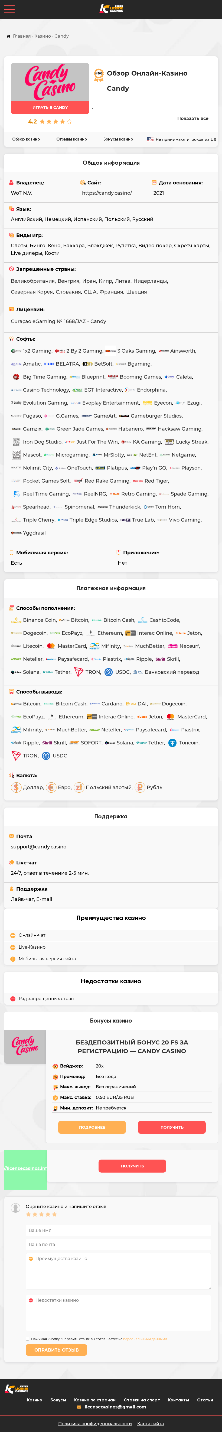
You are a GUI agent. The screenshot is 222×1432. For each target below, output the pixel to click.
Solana (31, 672)
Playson (191, 468)
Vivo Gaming (185, 520)
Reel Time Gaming (46, 494)
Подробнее (92, 1127)
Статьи (205, 1400)
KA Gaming (147, 442)
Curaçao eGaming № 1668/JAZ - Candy (58, 321)
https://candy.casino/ (107, 193)
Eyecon (163, 403)
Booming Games (140, 377)
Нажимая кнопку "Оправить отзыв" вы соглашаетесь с (99, 1339)
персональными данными (145, 1339)
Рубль (154, 787)
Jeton (194, 633)
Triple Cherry (38, 520)
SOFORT (91, 743)
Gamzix (32, 429)
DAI (142, 704)
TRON (93, 672)
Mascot (32, 455)
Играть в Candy (50, 107)
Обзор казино (26, 139)
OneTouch (79, 468)
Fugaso (32, 416)
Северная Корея (32, 292)
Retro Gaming (138, 494)
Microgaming (72, 455)
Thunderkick (124, 507)
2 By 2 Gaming (84, 351)
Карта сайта (150, 1423)
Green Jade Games (80, 429)
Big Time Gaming (44, 377)
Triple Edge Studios (93, 520)
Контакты (178, 1400)
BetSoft (103, 364)
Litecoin (33, 646)
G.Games (67, 416)
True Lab (143, 520)
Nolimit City (37, 468)
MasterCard (72, 646)
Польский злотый (109, 787)
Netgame (183, 455)
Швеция (136, 292)
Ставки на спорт (142, 1400)
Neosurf (189, 646)
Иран (89, 281)
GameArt (104, 416)
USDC (122, 672)
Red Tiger (156, 481)
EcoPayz (72, 633)
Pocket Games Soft (46, 481)
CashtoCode (164, 620)
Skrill (173, 659)
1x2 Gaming (37, 351)
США (90, 292)
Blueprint (93, 377)
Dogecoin (35, 633)
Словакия (68, 292)
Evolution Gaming (45, 403)
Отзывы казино (71, 139)
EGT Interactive (103, 390)
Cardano (112, 704)
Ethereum (109, 633)
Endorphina (151, 390)
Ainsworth (182, 351)
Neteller (33, 659)
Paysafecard (73, 659)
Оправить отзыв (56, 1350)
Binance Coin (39, 620)
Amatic (32, 364)
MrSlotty (114, 455)
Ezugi (194, 403)
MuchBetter (149, 646)
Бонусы (58, 1400)
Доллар (33, 787)
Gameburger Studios (156, 416)
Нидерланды (150, 281)
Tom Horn (167, 507)
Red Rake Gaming (107, 481)
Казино (34, 1400)
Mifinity (110, 646)
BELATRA (67, 364)
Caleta (184, 377)
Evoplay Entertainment (110, 403)
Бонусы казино (118, 139)
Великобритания (33, 281)
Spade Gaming (189, 494)
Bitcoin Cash (118, 620)
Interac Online (154, 633)
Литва (122, 281)
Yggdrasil (34, 533)
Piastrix (112, 659)
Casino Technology (46, 390)
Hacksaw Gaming (179, 429)
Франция (111, 292)
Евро (64, 787)
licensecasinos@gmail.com (115, 1407)
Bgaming (139, 364)
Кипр (105, 281)
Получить (172, 1127)
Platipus (117, 468)
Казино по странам (95, 1400)
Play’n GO (154, 468)
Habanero (130, 429)
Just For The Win (97, 442)
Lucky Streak (191, 442)
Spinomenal (79, 507)
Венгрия (68, 281)
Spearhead (36, 507)
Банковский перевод (172, 672)
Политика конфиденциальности (95, 1423)
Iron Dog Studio (42, 442)
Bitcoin (79, 620)
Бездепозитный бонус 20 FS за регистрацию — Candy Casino (132, 1047)
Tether (62, 672)
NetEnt (147, 455)
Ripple (144, 659)
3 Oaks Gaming (136, 351)
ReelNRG (95, 494)
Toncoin (188, 743)
